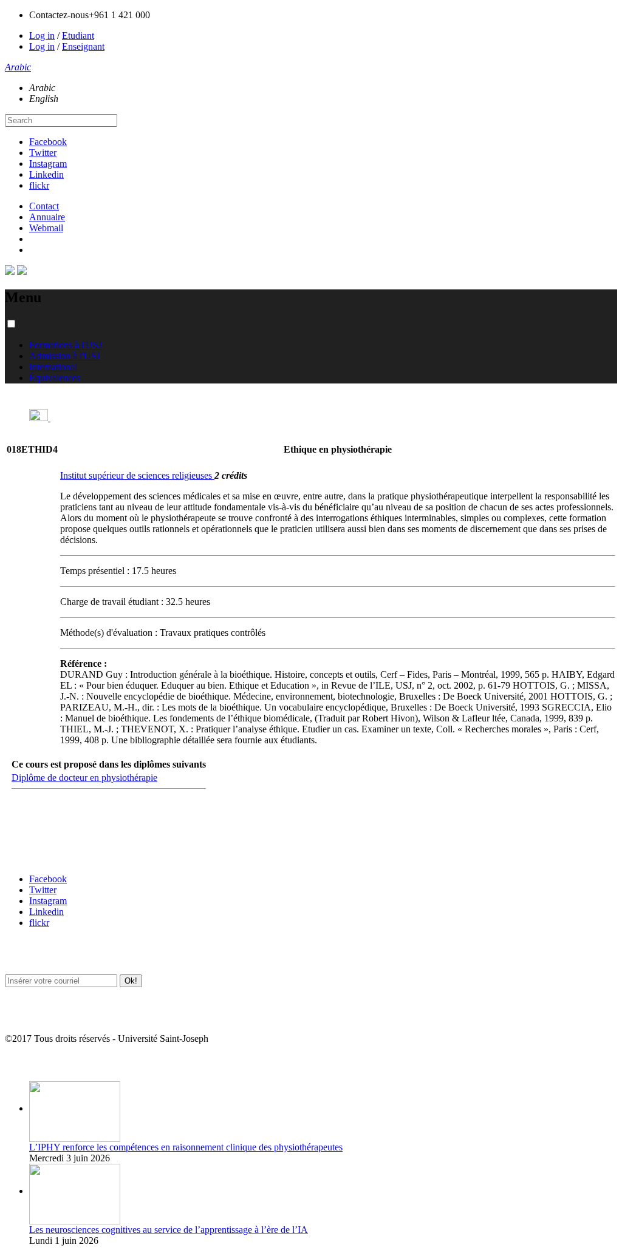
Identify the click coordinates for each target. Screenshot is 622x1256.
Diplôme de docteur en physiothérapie (84, 777)
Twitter (42, 152)
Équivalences (54, 378)
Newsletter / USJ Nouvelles (50, 1014)
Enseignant (83, 46)
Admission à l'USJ (64, 356)
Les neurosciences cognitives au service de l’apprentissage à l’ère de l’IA (168, 1229)
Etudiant (78, 35)
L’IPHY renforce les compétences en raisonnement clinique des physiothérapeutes (186, 1147)
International (53, 367)
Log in (42, 35)
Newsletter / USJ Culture (47, 956)
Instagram (48, 163)
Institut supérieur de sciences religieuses (137, 475)
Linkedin (46, 174)
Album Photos (29, 1062)
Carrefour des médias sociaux (56, 855)
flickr (39, 185)
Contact (44, 206)
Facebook (48, 142)
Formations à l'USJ (65, 345)
